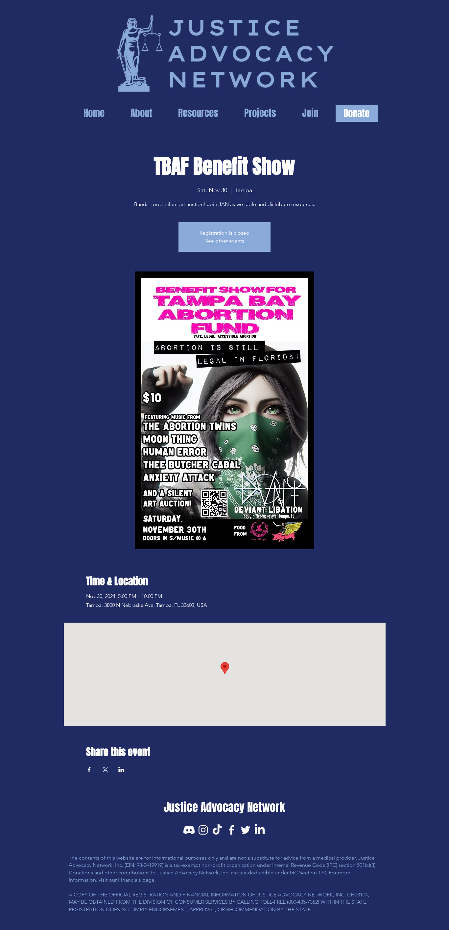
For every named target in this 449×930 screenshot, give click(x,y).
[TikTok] (217, 830)
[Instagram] (203, 830)
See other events (224, 241)
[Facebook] (231, 830)
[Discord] (189, 830)
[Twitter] (245, 830)
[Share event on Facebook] (89, 769)
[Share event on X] (105, 769)
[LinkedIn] (259, 830)
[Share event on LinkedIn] (121, 769)
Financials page (136, 880)
